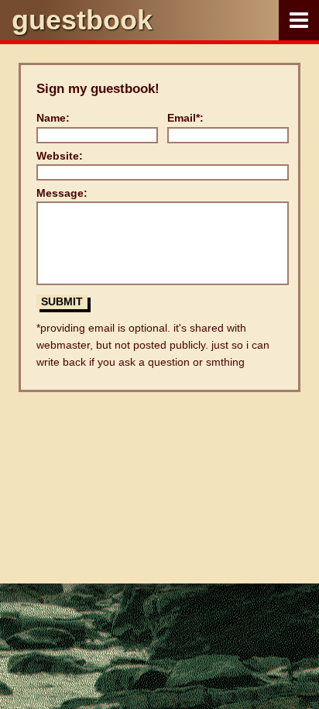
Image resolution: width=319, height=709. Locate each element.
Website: (59, 156)
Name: (53, 118)
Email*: (185, 118)
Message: (61, 193)
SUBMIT (62, 301)
